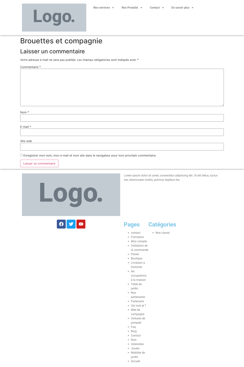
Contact (155, 7)
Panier (135, 254)
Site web (26, 141)
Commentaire (30, 66)
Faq (133, 327)
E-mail (25, 126)
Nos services (101, 7)
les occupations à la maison (138, 276)
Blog (134, 331)
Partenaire (137, 301)
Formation (137, 237)
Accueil (135, 361)
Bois (133, 339)
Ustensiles (137, 344)
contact (135, 232)
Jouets (135, 348)
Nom (24, 112)
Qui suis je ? (138, 305)
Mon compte (139, 241)
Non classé (163, 232)
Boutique (136, 258)
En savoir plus (180, 7)
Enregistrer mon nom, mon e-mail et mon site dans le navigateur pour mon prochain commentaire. (89, 155)
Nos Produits (130, 7)
